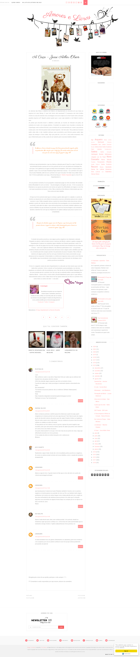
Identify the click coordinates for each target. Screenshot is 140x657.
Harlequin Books (97, 154)
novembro (97, 370)
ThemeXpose (44, 647)
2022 (94, 349)
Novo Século (106, 159)
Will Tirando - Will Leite (101, 410)
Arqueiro (98, 139)
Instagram (52, 302)
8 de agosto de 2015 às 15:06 (42, 488)
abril (96, 441)
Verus (93, 174)
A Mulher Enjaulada (65, 175)
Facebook (40, 302)
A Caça (38, 310)
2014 (94, 452)
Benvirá (93, 142)
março (96, 444)
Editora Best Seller (100, 147)
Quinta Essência (106, 164)
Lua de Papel (101, 157)
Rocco (101, 167)
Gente (102, 152)
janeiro (96, 449)
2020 (94, 352)
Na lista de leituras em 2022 (32, 2)
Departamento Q (45, 310)
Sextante (108, 167)
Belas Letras (107, 140)
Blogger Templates (31, 647)
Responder (80, 400)
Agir (92, 140)
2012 (94, 457)
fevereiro (97, 446)
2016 (94, 362)
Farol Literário (96, 149)
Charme (109, 142)
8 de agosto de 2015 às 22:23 (42, 536)
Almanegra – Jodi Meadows (102, 390)
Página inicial (4, 2)
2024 (94, 346)
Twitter (46, 302)
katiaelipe (39, 513)
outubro (97, 373)
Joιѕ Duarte (39, 447)
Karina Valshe (40, 408)
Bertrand (101, 142)
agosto (97, 379)
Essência (108, 147)
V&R (103, 171)
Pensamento (101, 162)
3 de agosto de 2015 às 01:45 (42, 371)
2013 (94, 454)
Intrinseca (108, 154)
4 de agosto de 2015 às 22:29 (42, 470)
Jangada (93, 157)
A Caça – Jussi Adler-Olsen (102, 430)
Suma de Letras (97, 169)
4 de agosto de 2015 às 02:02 (42, 450)
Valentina (108, 172)
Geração (109, 152)
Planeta (108, 162)
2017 (94, 360)
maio (96, 438)
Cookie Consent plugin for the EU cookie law (126, 654)
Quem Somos (16, 2)
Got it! (126, 651)
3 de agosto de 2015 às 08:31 (42, 411)
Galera (94, 151)
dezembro (97, 368)
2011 (94, 460)
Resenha (57, 310)
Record (52, 310)
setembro (97, 376)
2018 (94, 357)
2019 (94, 354)
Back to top (109, 654)
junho (96, 436)
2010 (94, 462)
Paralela (93, 162)
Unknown (38, 467)
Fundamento (108, 149)
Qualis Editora (95, 164)
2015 (94, 365)
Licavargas (43, 286)
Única (97, 174)
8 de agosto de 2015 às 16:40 (42, 516)
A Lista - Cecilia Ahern (100, 387)
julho (96, 433)
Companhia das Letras (98, 144)
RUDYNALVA (39, 369)
